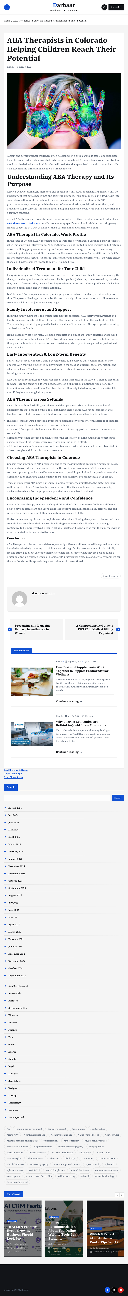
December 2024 (16, 953)
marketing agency (39, 1164)
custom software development (23, 1140)
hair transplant (15, 1158)
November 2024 (16, 961)
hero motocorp (36, 1158)
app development (57, 1128)
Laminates (88, 1158)
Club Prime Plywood (89, 1134)
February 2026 (16, 851)
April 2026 (14, 837)
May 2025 (13, 917)
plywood (110, 1164)
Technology (14, 1102)
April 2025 (14, 924)
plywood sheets (15, 1170)
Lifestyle (12, 1073)
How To (12, 1059)
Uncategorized (16, 1117)
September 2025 (17, 888)
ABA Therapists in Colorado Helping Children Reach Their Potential (50, 20)
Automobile (14, 993)
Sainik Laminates (80, 1170)
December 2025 (16, 866)
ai (9, 1128)
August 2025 (15, 895)
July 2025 (13, 902)
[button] (117, 1194)
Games (11, 1044)
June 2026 (13, 822)
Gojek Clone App (13, 773)
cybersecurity (51, 1140)
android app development (29, 1128)
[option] (23, 1229)
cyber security (72, 1140)
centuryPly (13, 1134)
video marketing (67, 1176)
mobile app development (67, 1164)
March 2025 (14, 931)
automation (79, 1128)
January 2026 (15, 859)
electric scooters (38, 1152)
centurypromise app (35, 1134)
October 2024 (15, 968)
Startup (12, 1095)
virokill (85, 1176)
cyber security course (96, 1140)
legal (11, 1066)
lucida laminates (16, 1164)
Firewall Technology (63, 1152)
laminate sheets (107, 1158)
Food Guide (104, 1152)
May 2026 (13, 829)
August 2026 (15, 807)
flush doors (85, 1152)
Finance (12, 1029)
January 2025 (15, 946)
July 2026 (13, 815)
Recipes (12, 1088)
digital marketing (17, 1008)
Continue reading (67, 701)
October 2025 (15, 880)
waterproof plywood (18, 1182)
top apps (13, 1110)
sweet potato (14, 1176)
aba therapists (111, 575)
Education (13, 1015)
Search (11, 787)
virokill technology (105, 1176)
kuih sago (70, 1158)
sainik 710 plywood (56, 1170)
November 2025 (16, 873)
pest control (93, 1164)
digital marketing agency (71, 1146)
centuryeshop (98, 1128)
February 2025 (16, 939)
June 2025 (13, 910)
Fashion (12, 1022)
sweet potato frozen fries (40, 1176)
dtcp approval (97, 1146)
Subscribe (116, 7)
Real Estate (14, 1081)
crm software (112, 1134)
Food (10, 1037)
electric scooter (15, 1152)
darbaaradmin (43, 593)
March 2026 (14, 844)
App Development (18, 986)
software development (107, 1170)
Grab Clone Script (13, 777)
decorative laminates (18, 1146)
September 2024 (17, 975)
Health (10, 66)
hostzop (55, 1158)
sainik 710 (35, 1170)
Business (12, 1000)
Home (7, 20)
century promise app (62, 1134)
